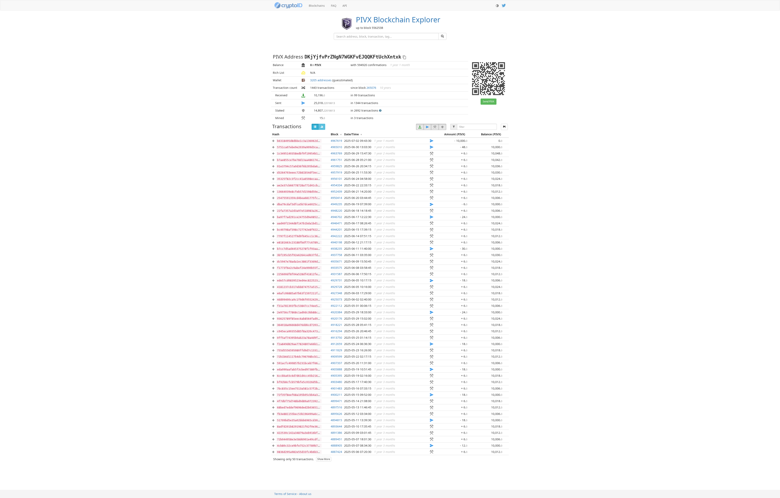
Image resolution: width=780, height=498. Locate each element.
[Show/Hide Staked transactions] (442, 127)
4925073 (336, 299)
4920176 (336, 318)
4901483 (336, 388)
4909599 (336, 356)
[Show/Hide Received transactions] (420, 127)
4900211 (336, 395)
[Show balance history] (321, 127)
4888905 (336, 445)
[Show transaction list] (315, 127)
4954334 (336, 185)
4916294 (336, 331)
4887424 (336, 452)
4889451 (336, 439)
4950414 (336, 198)
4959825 (336, 166)
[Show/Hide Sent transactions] (427, 127)
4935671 (336, 261)
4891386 (336, 433)
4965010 (336, 147)
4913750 (336, 338)
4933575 (336, 268)
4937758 (336, 255)
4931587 (336, 274)
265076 (371, 88)
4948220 (336, 211)
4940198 (336, 242)
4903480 (336, 382)
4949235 (336, 204)
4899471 (336, 401)
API (344, 6)
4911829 (336, 350)
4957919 (336, 172)
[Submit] (442, 36)
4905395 (336, 376)
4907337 (336, 363)
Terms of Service (285, 494)
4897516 (336, 407)
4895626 (336, 414)
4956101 (336, 179)
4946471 (336, 223)
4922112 (336, 306)
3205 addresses (321, 80)
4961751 (336, 160)
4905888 (336, 369)
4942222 (336, 236)
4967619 (336, 141)
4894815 (336, 420)
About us (305, 494)
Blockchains (317, 6)
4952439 (336, 191)
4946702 (336, 217)
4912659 (336, 344)
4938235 (336, 249)
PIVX (398, 20)
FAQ (333, 6)
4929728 (336, 287)
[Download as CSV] (504, 127)
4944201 (336, 229)
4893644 (336, 426)
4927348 (336, 293)
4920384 (336, 312)
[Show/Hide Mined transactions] (435, 127)
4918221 (336, 325)
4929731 (336, 280)
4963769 (336, 153)
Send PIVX (488, 101)
